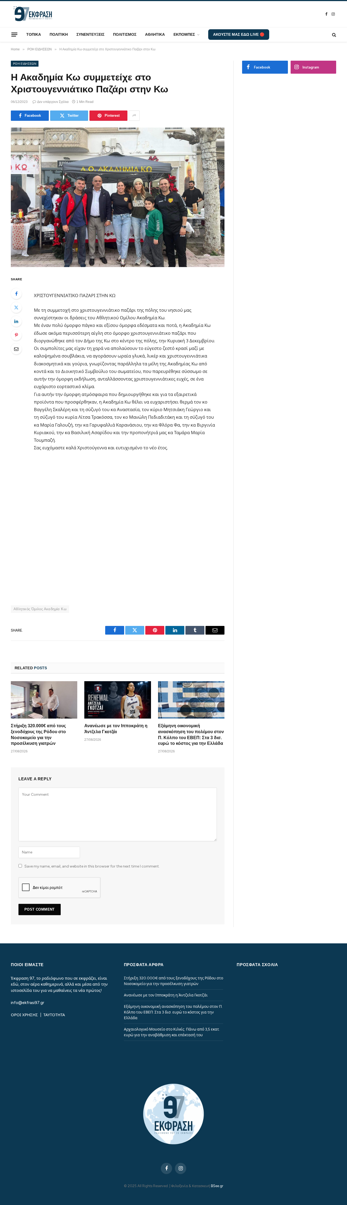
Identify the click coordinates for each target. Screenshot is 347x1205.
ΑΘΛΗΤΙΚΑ (155, 34)
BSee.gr (217, 1186)
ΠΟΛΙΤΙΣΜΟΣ (124, 34)
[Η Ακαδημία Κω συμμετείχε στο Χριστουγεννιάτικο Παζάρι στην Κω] (117, 197)
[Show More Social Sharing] (134, 116)
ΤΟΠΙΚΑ (33, 34)
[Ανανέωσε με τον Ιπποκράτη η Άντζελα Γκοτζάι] (117, 700)
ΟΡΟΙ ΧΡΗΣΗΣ (25, 1014)
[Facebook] (16, 293)
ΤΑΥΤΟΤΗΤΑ (54, 1014)
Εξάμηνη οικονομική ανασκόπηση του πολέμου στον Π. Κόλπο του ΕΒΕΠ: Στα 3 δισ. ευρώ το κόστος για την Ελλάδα (191, 734)
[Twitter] (16, 307)
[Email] (16, 348)
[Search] (333, 34)
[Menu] (14, 34)
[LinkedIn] (16, 321)
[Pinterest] (16, 335)
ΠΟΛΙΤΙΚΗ (59, 34)
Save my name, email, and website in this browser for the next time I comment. (92, 866)
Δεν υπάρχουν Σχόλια (53, 102)
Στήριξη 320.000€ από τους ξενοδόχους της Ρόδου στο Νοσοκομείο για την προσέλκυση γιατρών (38, 734)
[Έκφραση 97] (32, 14)
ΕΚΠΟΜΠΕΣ (184, 34)
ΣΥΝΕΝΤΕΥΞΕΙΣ (90, 34)
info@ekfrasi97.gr (27, 1002)
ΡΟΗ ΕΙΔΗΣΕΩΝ (24, 63)
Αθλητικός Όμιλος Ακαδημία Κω (40, 609)
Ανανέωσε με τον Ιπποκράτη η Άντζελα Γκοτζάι (115, 728)
